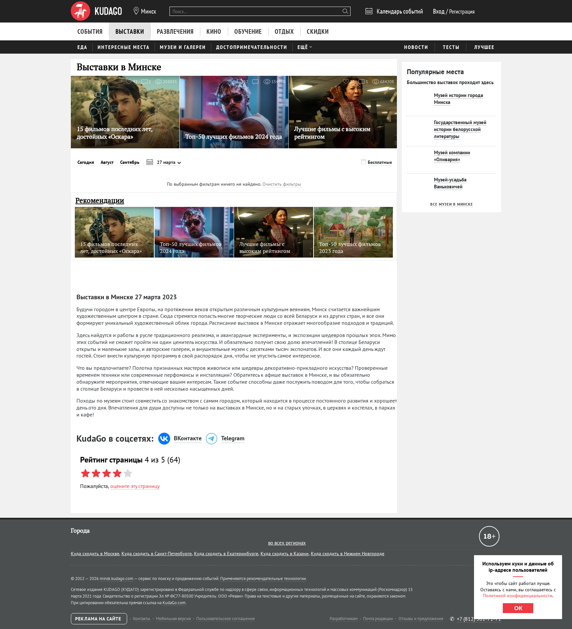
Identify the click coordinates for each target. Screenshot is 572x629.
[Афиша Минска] (96, 11)
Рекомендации (99, 200)
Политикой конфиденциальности (517, 596)
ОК (518, 608)
